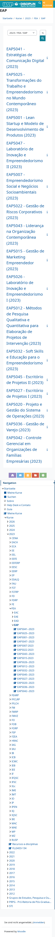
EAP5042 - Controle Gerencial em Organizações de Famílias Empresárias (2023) (24, 449)
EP (13, 575)
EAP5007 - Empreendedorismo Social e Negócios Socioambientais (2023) (24, 186)
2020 (12, 860)
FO (13, 720)
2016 (12, 877)
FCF (14, 587)
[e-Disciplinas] (18, 4)
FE (13, 604)
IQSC (14, 815)
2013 (12, 889)
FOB (14, 724)
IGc (13, 786)
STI (11, 906)
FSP (14, 732)
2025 (12, 525)
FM (13, 707)
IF (13, 773)
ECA (14, 546)
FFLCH (15, 703)
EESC (14, 567)
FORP (15, 728)
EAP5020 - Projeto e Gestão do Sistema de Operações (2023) (25, 410)
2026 (12, 521)
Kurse (19, 18)
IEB (13, 765)
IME (14, 790)
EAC (16, 612)
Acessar (47, 5)
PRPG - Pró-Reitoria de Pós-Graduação (30, 902)
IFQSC (15, 778)
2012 (12, 893)
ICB (13, 757)
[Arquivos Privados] (35, 475)
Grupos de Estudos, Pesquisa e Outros (30, 897)
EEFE (14, 559)
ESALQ (15, 579)
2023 (28, 18)
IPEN (14, 807)
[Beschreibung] (48, 57)
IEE (13, 769)
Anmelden (38, 922)
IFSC (14, 782)
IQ (13, 811)
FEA (36, 18)
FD (13, 596)
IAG (14, 745)
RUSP (15, 840)
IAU (14, 749)
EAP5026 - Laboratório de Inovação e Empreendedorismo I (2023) (24, 288)
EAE (16, 616)
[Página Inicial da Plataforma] (12, 475)
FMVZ (15, 716)
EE (13, 550)
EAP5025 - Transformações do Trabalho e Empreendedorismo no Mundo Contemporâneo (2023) (24, 92)
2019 (12, 864)
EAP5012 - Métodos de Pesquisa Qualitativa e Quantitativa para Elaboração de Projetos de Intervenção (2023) (24, 325)
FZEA (14, 736)
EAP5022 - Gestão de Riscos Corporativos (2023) (25, 211)
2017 (12, 873)
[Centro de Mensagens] (20, 475)
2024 (12, 530)
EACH (15, 542)
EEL (14, 554)
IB (13, 753)
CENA (15, 538)
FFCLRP (16, 699)
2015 (12, 881)
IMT (14, 794)
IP (13, 802)
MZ (13, 835)
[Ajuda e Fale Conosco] (43, 475)
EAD (16, 621)
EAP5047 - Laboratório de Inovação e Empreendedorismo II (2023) (24, 154)
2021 (12, 856)
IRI (13, 819)
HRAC (15, 740)
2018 (12, 869)
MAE (14, 827)
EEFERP (16, 563)
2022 (12, 852)
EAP (43, 18)
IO (13, 798)
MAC (14, 823)
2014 (12, 885)
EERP (14, 571)
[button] (39, 4)
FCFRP (15, 592)
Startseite (7, 18)
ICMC (15, 761)
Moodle (21, 931)
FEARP (15, 695)
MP (13, 831)
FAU (14, 583)
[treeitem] (27, 697)
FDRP (15, 600)
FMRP (15, 711)
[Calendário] (27, 475)
